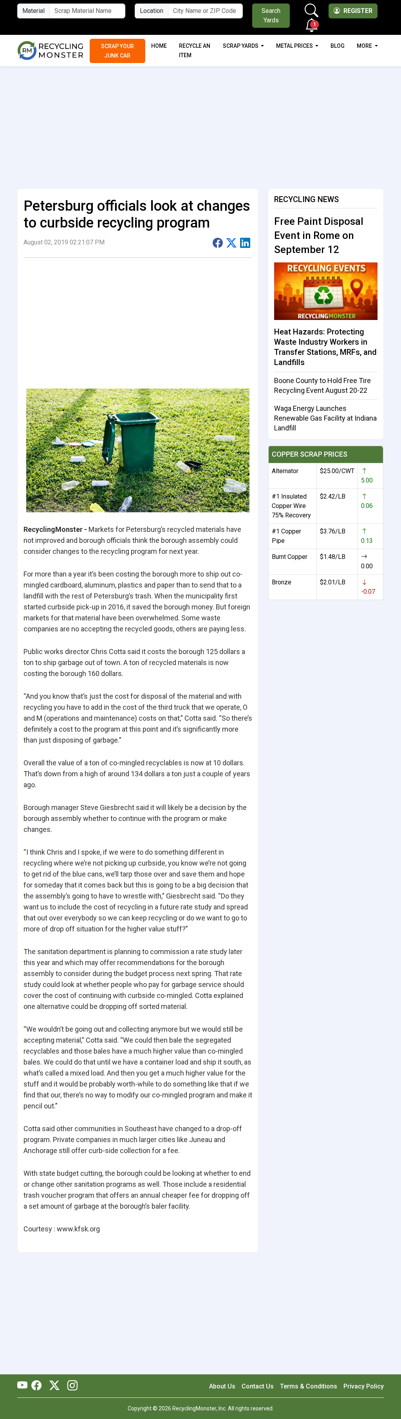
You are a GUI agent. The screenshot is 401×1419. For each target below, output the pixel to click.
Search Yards (271, 15)
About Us (222, 1386)
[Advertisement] (200, 124)
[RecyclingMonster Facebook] (38, 1386)
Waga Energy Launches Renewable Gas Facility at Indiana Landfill (325, 418)
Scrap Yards (241, 46)
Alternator (285, 471)
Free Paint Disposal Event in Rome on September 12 (318, 235)
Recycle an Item (194, 50)
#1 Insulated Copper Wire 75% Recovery (291, 506)
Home (159, 46)
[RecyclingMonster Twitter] (54, 1386)
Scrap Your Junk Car (117, 51)
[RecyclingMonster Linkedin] (70, 1386)
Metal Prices (295, 46)
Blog (338, 46)
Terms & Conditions (308, 1386)
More (365, 46)
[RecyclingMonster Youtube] (24, 1386)
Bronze (281, 582)
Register (357, 10)
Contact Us (258, 1386)
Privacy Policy (363, 1386)
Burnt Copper (289, 556)
